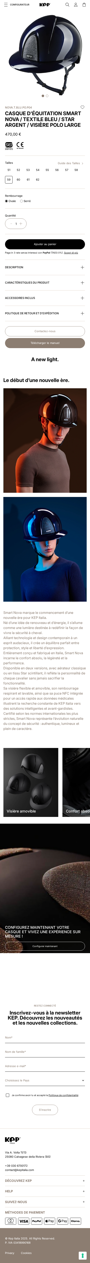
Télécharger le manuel (45, 343)
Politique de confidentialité (63, 1095)
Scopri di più (71, 252)
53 (28, 170)
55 (47, 170)
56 (57, 170)
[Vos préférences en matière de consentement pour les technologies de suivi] (83, 1256)
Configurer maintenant (45, 946)
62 (37, 179)
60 (18, 179)
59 (8, 179)
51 (9, 170)
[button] (5, 4)
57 (66, 170)
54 (37, 170)
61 (28, 179)
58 (76, 170)
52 (18, 170)
